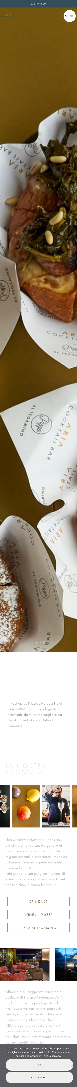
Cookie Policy (39, 1077)
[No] (72, 1065)
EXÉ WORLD (38, 3)
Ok (39, 1064)
